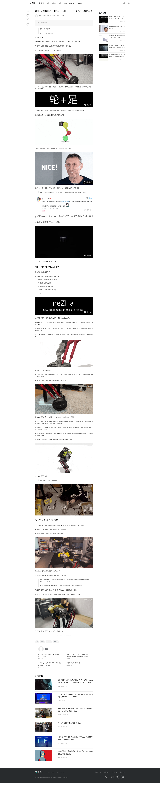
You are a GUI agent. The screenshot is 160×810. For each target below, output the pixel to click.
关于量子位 (98, 772)
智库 (60, 3)
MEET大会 (72, 3)
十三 (40, 16)
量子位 (62, 16)
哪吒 (42, 641)
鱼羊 (59, 726)
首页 (42, 3)
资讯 (48, 3)
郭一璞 (59, 714)
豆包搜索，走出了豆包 (73, 663)
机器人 (49, 641)
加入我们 (106, 772)
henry (59, 700)
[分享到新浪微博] (28, 19)
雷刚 (59, 743)
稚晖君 (56, 641)
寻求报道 (114, 772)
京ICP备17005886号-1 (63, 777)
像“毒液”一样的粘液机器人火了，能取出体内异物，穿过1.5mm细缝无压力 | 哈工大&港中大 (75, 682)
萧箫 (59, 686)
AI (37, 641)
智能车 (54, 3)
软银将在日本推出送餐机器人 (69, 723)
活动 (65, 3)
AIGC (80, 3)
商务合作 (122, 772)
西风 (59, 757)
